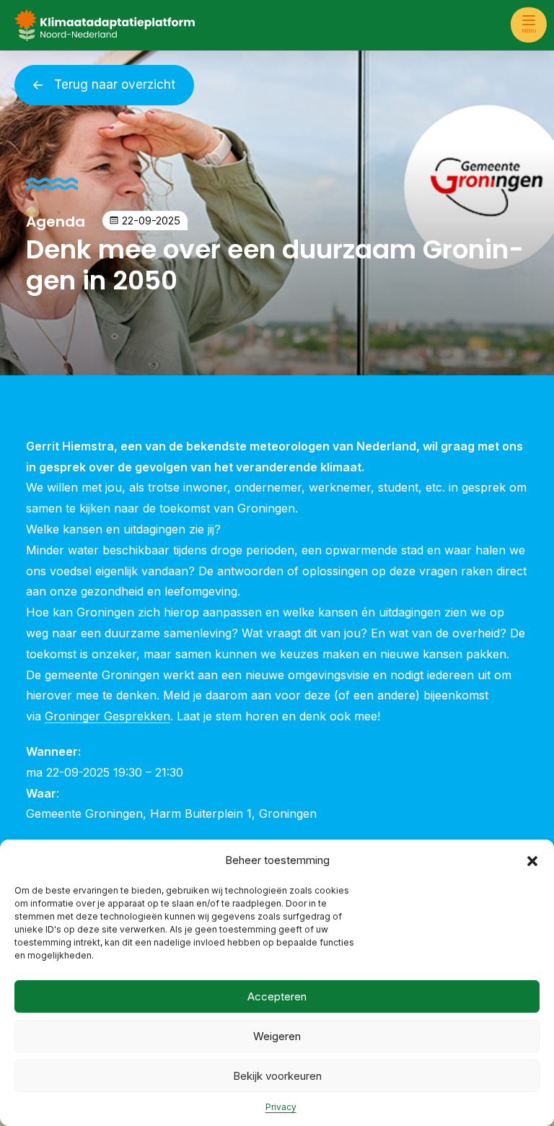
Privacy (280, 1106)
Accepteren (277, 996)
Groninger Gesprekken (107, 716)
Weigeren (277, 1036)
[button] (532, 860)
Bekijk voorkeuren (277, 1076)
